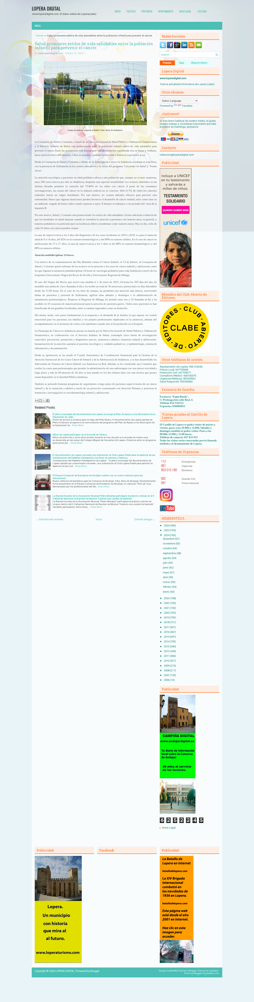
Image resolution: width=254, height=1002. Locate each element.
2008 (167, 670)
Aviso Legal (169, 827)
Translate (187, 105)
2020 (167, 612)
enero (166, 591)
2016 (167, 631)
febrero (167, 586)
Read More (78, 425)
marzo (167, 582)
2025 (167, 530)
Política (131, 11)
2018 (167, 622)
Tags (181, 62)
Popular (167, 62)
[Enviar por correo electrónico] (36, 401)
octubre (167, 548)
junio (166, 567)
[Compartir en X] (44, 401)
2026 (167, 525)
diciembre (169, 538)
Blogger (94, 970)
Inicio (118, 11)
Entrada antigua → (145, 519)
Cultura (202, 11)
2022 (167, 603)
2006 (167, 679)
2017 (167, 627)
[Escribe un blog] (40, 401)
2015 (167, 636)
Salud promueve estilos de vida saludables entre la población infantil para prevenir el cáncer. (94, 46)
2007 (167, 675)
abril (165, 577)
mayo (166, 572)
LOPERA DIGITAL (46, 8)
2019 (167, 617)
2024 (167, 535)
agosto (167, 558)
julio (165, 562)
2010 (167, 660)
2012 (167, 651)
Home (39, 35)
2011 (167, 655)
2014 (167, 641)
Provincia (146, 11)
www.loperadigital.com (50, 53)
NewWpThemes (178, 970)
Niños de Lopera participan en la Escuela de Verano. (80, 434)
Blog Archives (199, 62)
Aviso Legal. (185, 11)
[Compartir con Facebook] (48, 401)
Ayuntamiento (165, 11)
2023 (167, 598)
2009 (167, 665)
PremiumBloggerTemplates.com (201, 973)
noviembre (169, 543)
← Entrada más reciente (49, 519)
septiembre (170, 553)
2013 (167, 646)
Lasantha (213, 970)
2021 (167, 607)
